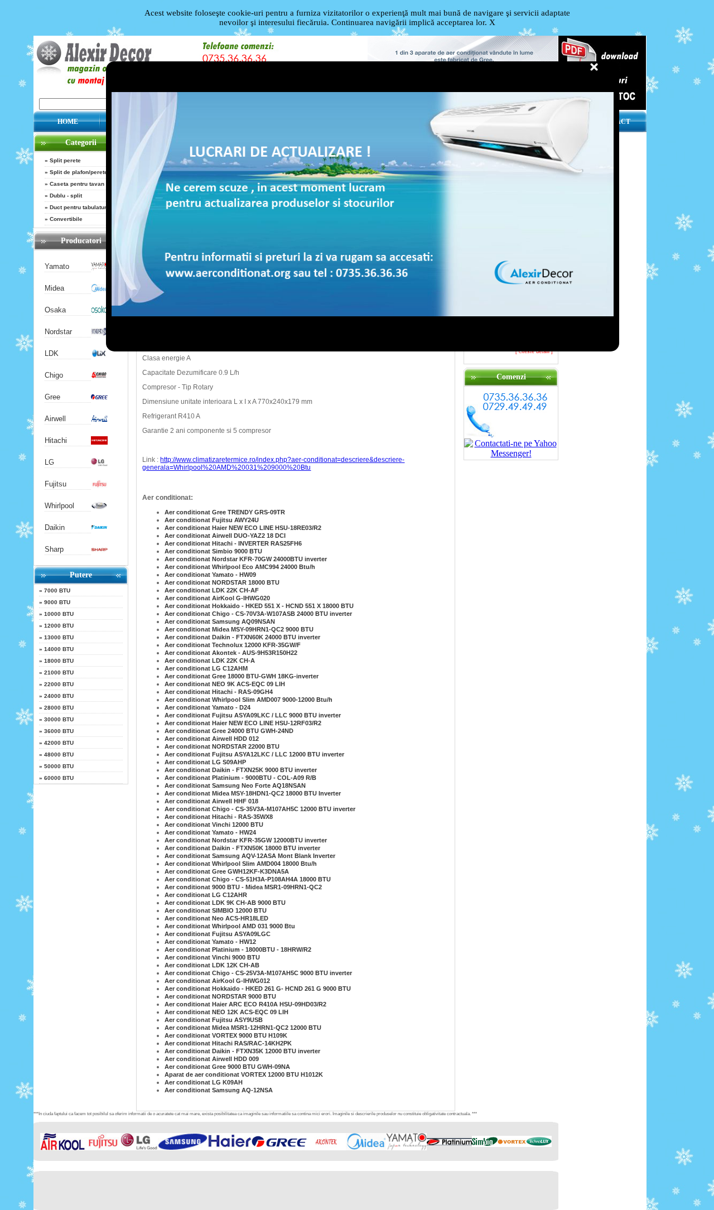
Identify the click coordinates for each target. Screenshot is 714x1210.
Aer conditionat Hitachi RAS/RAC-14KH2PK (228, 1043)
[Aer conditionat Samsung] (183, 1148)
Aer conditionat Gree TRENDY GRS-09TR (225, 512)
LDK (52, 353)
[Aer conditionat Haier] (230, 1148)
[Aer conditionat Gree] (99, 398)
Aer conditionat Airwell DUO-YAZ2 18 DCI (225, 535)
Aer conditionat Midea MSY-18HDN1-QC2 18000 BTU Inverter (253, 793)
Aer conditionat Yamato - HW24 (210, 832)
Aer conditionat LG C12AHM (206, 668)
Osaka (55, 310)
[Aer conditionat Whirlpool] (99, 507)
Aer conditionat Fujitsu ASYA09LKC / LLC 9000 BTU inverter (253, 715)
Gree (52, 397)
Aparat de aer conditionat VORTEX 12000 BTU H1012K (244, 1074)
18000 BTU (59, 661)
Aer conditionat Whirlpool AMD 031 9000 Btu (230, 926)
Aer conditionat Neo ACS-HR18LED (216, 918)
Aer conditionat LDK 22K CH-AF (212, 590)
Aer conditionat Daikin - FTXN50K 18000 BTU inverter (242, 848)
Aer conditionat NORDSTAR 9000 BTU (220, 996)
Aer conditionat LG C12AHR (206, 894)
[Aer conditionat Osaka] (99, 311)
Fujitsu (55, 484)
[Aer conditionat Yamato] (99, 268)
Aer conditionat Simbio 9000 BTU (213, 551)
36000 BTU (59, 731)
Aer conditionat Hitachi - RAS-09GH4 (219, 691)
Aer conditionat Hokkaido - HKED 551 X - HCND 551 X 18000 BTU (259, 605)
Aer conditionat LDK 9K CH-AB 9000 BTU (225, 902)
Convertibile (66, 219)
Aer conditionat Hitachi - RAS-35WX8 (219, 816)
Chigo (54, 375)
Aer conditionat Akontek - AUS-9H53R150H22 (231, 652)
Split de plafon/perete (79, 172)
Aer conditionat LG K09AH (204, 1082)
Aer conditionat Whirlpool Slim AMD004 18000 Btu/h (241, 863)
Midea (54, 288)
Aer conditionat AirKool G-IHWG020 (217, 598)
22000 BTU (59, 684)
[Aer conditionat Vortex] (512, 1144)
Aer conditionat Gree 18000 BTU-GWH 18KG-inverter (242, 676)
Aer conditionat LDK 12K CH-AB (212, 965)
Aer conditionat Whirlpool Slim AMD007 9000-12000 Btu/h (248, 699)
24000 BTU (59, 696)
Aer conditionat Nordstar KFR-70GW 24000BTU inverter (246, 559)
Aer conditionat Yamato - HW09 (210, 574)
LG (49, 462)
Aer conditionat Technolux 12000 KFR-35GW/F (233, 645)
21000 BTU (59, 672)
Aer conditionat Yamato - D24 (207, 707)
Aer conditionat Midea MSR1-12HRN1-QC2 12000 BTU (243, 1027)
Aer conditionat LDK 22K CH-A (210, 660)
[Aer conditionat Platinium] (449, 1143)
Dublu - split (66, 195)
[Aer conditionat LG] (99, 464)
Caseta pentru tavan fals (83, 184)
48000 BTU (59, 754)
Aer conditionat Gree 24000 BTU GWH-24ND (229, 730)
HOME (67, 122)
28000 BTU (59, 708)
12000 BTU (59, 626)
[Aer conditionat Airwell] (99, 420)
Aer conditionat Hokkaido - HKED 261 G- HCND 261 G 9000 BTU (258, 988)
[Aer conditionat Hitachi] (99, 442)
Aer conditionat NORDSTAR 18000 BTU (222, 582)
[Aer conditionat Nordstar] (99, 333)
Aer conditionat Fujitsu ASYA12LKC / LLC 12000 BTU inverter (254, 754)
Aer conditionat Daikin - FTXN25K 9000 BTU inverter (241, 770)
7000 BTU (57, 590)
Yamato (57, 266)
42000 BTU (59, 743)
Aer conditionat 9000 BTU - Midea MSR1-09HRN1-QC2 (243, 887)
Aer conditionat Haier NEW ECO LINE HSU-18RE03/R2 (243, 527)
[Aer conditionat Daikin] (99, 529)
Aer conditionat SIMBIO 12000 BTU (216, 910)
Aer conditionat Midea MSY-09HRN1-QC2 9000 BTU (239, 629)
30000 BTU (59, 719)
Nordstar (58, 331)
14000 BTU (59, 649)
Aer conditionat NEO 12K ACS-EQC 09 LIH (226, 1012)
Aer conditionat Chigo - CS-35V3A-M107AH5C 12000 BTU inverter (260, 809)
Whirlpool (59, 506)
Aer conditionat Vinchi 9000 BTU (212, 957)
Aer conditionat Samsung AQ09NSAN (220, 621)
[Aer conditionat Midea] (99, 290)
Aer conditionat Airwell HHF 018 (211, 801)
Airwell (55, 418)
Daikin (55, 527)
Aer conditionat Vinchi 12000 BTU (214, 824)
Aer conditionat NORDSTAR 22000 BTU (222, 746)
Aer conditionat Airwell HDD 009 (212, 1058)
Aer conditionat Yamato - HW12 (210, 941)
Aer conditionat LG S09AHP (205, 762)
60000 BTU (59, 778)
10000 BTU (59, 614)
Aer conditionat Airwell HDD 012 (212, 738)
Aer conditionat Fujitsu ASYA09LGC (218, 934)
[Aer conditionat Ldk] (99, 355)
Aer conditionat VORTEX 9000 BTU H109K (226, 1035)
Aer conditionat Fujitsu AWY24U (212, 520)
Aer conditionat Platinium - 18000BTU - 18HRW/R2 (238, 949)
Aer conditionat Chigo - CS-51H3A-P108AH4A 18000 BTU (248, 879)
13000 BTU (59, 637)
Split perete (65, 160)
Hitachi (56, 440)
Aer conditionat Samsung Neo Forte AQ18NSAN (235, 785)
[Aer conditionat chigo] (99, 377)
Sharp (54, 549)
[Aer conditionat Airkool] (62, 1148)
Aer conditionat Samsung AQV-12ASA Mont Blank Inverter (250, 855)
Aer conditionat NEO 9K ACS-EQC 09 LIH (225, 684)
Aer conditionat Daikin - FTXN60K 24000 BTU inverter (242, 637)
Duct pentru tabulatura (80, 207)
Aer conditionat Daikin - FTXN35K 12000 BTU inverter (242, 1051)
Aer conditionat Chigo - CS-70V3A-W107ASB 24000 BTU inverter (258, 613)
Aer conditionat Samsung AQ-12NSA (219, 1090)
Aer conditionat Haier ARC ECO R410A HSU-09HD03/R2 (245, 1004)
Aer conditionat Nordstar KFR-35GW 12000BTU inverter (246, 840)
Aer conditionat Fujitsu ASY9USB (214, 1019)
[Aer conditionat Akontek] (326, 1148)
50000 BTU (59, 766)
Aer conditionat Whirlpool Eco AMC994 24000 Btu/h (240, 566)
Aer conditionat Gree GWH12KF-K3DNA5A (227, 871)
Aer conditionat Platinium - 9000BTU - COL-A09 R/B (240, 777)
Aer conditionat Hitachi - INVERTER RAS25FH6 (233, 543)
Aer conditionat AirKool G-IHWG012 (217, 980)
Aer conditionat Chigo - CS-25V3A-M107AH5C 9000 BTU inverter (258, 973)
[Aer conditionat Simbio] (485, 1144)
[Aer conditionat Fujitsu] (99, 485)
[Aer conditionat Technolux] (539, 1144)
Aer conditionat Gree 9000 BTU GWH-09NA (227, 1066)
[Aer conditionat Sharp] (99, 551)
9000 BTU (57, 602)
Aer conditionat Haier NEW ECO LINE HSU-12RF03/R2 (243, 723)
